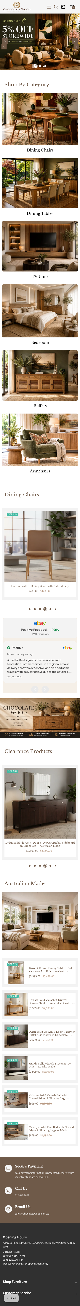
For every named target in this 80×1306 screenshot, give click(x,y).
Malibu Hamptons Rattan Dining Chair (40, 586)
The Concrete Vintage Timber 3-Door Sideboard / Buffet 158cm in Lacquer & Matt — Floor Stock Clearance (40, 844)
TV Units (40, 276)
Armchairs (40, 471)
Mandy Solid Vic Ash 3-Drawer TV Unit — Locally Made (50, 1065)
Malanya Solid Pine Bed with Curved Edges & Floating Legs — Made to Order (51, 1129)
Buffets (40, 406)
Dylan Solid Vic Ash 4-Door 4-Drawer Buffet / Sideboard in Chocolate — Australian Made (52, 1033)
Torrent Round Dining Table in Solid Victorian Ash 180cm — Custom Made (51, 970)
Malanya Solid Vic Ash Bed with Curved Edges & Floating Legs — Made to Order (49, 1097)
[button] (49, 7)
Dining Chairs (40, 150)
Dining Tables (40, 213)
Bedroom (40, 342)
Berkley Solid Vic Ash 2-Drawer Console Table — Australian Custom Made (51, 1002)
